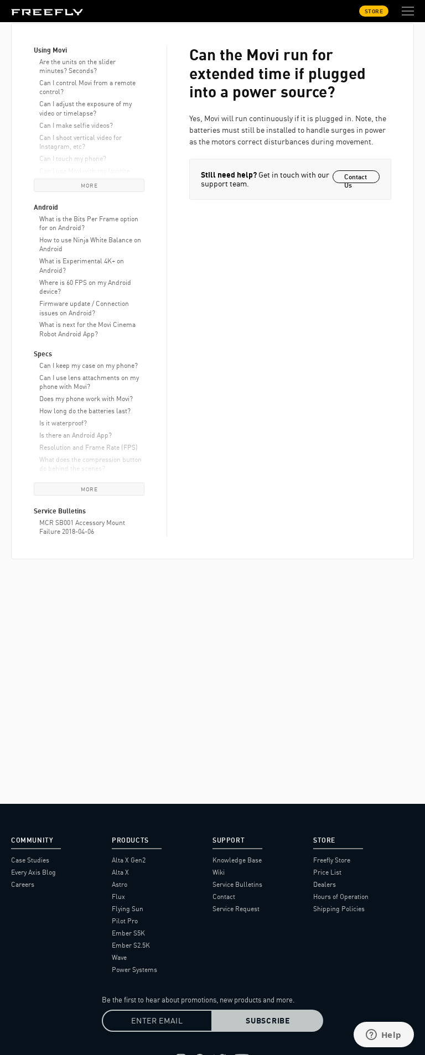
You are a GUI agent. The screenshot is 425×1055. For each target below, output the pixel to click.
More (89, 185)
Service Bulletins (237, 884)
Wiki (218, 872)
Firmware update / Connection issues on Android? (84, 307)
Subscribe (267, 1020)
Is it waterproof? (63, 423)
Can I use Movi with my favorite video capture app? (84, 175)
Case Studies (30, 860)
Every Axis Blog (33, 872)
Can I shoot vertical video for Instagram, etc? (80, 141)
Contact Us (355, 178)
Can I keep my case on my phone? (88, 365)
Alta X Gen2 (129, 860)
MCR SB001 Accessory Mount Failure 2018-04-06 (82, 527)
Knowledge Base (237, 860)
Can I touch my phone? (72, 158)
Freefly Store (331, 860)
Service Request (236, 909)
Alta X (120, 872)
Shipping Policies (339, 909)
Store (374, 11)
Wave (119, 957)
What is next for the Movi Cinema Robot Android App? (87, 328)
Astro (119, 884)
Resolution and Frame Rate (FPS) (88, 447)
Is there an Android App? (75, 435)
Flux (118, 896)
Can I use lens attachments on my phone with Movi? (89, 382)
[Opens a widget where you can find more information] (383, 1035)
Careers (22, 884)
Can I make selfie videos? (76, 125)
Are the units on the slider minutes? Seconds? (77, 66)
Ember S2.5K (131, 945)
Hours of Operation (341, 896)
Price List (327, 872)
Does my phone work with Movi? (86, 398)
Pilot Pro (125, 921)
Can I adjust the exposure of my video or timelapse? (85, 108)
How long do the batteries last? (85, 411)
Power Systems (134, 969)
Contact (223, 896)
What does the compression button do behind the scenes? (90, 463)
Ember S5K (128, 933)
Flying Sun (127, 909)
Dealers (324, 884)
